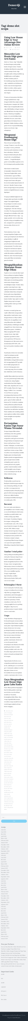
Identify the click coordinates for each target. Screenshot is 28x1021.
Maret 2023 (4, 915)
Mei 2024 (3, 885)
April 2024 (3, 887)
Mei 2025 (3, 859)
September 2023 (5, 902)
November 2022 (5, 923)
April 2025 (3, 861)
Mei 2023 (3, 911)
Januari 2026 (4, 842)
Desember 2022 (5, 921)
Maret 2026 (4, 838)
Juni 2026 (3, 832)
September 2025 (5, 851)
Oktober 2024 (4, 874)
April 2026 (3, 836)
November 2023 (5, 898)
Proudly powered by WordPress (11, 1015)
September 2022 (5, 928)
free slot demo (7, 764)
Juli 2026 (3, 830)
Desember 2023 (5, 896)
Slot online (4, 999)
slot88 (2, 974)
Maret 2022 (4, 934)
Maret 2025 (4, 864)
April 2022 (3, 932)
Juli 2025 (3, 855)
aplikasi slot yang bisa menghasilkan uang (8, 735)
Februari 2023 (4, 917)
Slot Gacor (4, 995)
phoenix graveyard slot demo (7, 775)
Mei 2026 (3, 834)
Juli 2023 (3, 906)
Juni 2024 (3, 883)
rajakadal (3, 987)
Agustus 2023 (4, 904)
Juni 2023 (3, 908)
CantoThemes (16, 1017)
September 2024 (5, 876)
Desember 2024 (5, 870)
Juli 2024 (3, 881)
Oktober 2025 (4, 849)
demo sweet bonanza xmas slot (8, 756)
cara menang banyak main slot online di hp (8, 739)
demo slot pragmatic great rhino (8, 750)
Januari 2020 (4, 938)
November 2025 (5, 847)
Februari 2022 (4, 936)
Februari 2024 (4, 891)
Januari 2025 (4, 868)
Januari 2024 (4, 893)
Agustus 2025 (4, 853)
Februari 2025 (4, 866)
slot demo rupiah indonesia (8, 794)
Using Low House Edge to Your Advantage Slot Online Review (13, 41)
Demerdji (14, 5)
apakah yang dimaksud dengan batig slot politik (8, 729)
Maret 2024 (4, 889)
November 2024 (5, 872)
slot (2, 978)
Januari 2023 (4, 919)
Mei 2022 (3, 930)
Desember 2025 (5, 844)
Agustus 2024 (4, 879)
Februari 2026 (4, 840)
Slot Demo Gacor (16, 49)
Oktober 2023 (4, 900)
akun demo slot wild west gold (8, 720)
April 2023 (3, 913)
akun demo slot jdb (8, 714)
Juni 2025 (3, 857)
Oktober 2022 (4, 925)
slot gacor (3, 991)
